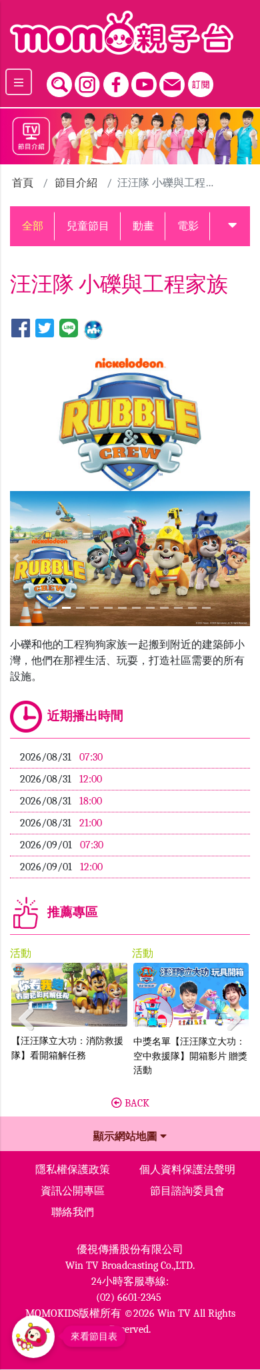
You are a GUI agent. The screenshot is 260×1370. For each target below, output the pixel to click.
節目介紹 (76, 183)
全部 (32, 226)
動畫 (143, 226)
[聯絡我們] (172, 81)
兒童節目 (88, 226)
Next (230, 1015)
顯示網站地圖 (126, 1136)
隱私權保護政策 (72, 1170)
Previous (30, 1015)
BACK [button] (135, 1103)
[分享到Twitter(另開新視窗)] (44, 329)
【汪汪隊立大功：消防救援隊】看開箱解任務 (67, 1048)
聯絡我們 (72, 1212)
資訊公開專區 (73, 1191)
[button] (232, 226)
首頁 (22, 183)
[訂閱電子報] (200, 81)
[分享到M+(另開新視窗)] (93, 329)
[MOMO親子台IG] (87, 81)
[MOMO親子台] (130, 33)
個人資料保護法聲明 (187, 1170)
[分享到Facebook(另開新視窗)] (20, 329)
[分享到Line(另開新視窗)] (68, 329)
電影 (188, 226)
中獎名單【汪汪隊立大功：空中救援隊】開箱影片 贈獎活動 (190, 1056)
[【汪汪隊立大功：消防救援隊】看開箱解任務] (69, 994)
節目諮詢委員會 (187, 1191)
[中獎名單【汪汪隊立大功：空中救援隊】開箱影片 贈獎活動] (191, 995)
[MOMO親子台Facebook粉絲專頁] (116, 81)
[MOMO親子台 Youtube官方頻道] (144, 81)
